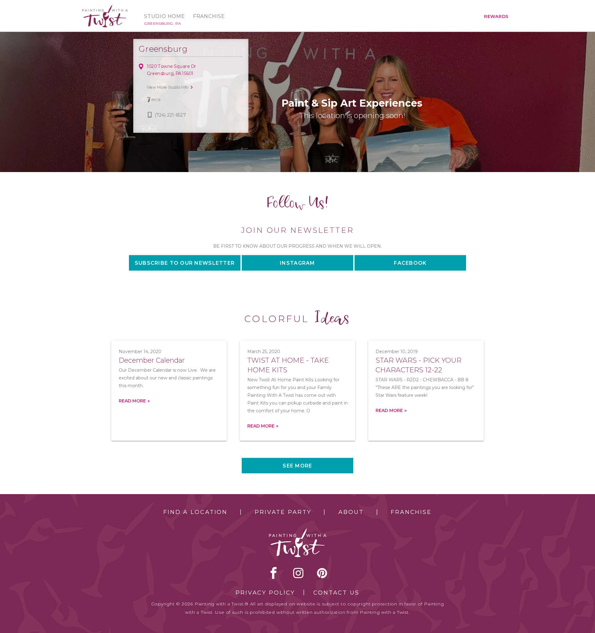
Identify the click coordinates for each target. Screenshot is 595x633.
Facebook (410, 263)
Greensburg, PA (162, 23)
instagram (298, 573)
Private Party (283, 512)
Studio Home (164, 16)
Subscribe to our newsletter (185, 263)
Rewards (496, 16)
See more (297, 466)
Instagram (297, 263)
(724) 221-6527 (170, 115)
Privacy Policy (265, 592)
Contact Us (336, 592)
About (351, 512)
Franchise (209, 16)
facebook (274, 573)
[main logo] (105, 7)
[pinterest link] (322, 573)
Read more (132, 401)
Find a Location (195, 512)
